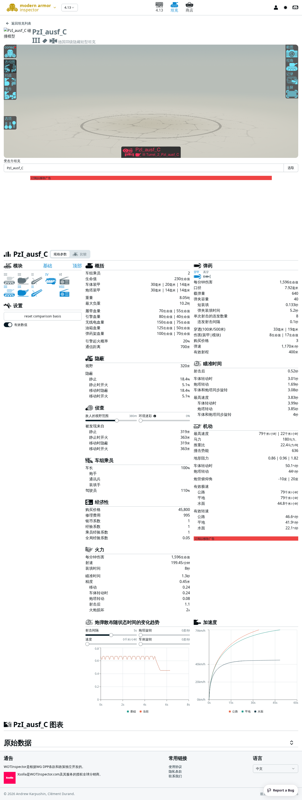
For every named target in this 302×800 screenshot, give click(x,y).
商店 (189, 10)
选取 (291, 167)
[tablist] (70, 254)
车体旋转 (145, 639)
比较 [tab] (83, 254)
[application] (137, 681)
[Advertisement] (151, 213)
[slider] (117, 420)
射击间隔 (92, 630)
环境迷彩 (145, 416)
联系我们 (175, 776)
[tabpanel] (151, 504)
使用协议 (175, 766)
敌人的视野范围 (97, 416)
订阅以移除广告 (41, 178)
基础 (47, 265)
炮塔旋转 (145, 630)
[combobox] (30, 7)
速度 (88, 639)
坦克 (174, 10)
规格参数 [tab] (60, 254)
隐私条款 (175, 771)
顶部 (77, 265)
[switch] (8, 324)
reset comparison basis (42, 316)
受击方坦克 (12, 161)
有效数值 (20, 324)
